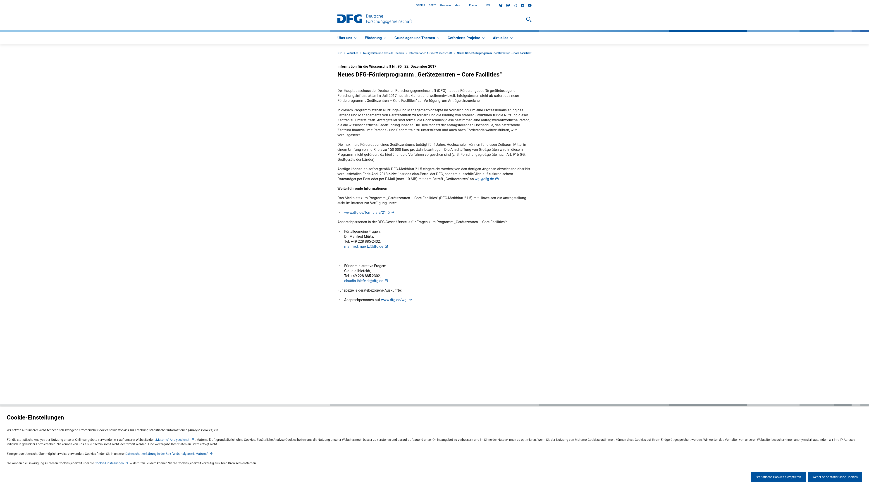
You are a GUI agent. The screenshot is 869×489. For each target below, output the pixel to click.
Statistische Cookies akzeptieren (778, 477)
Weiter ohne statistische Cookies (835, 477)
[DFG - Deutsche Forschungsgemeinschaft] (374, 19)
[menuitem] (347, 38)
